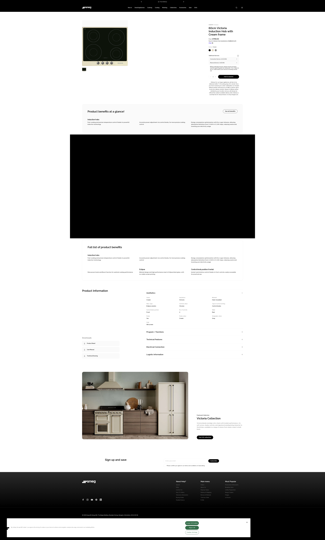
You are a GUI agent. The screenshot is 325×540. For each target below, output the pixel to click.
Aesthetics (150, 293)
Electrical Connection (155, 347)
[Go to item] (84, 69)
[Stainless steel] (216, 50)
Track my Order (205, 497)
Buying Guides (180, 497)
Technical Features (154, 339)
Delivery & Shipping (206, 492)
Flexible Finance (180, 500)
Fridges (227, 495)
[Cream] (213, 50)
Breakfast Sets (229, 487)
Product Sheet (91, 343)
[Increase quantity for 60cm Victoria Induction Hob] (215, 77)
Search (178, 485)
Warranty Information (182, 495)
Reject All (192, 527)
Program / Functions (155, 332)
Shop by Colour (205, 490)
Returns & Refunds (206, 495)
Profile (202, 500)
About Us (203, 487)
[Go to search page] (237, 7)
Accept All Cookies (192, 523)
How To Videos (180, 492)
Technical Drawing (92, 356)
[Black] (210, 50)
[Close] (247, 522)
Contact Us (179, 490)
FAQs (177, 487)
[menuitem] (130, 7)
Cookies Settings (192, 532)
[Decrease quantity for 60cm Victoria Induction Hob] (210, 77)
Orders (202, 485)
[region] (129, 527)
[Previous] (141, 1)
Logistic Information (154, 354)
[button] (238, 56)
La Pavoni (227, 497)
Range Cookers (229, 492)
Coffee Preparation (230, 490)
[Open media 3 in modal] (105, 43)
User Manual (90, 349)
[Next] (183, 1)
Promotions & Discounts (231, 485)
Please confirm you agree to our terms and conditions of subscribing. (186, 465)
